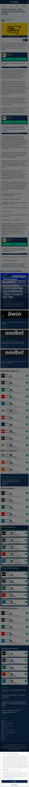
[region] (14, 769)
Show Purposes (14, 784)
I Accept (14, 781)
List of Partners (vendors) (8, 778)
